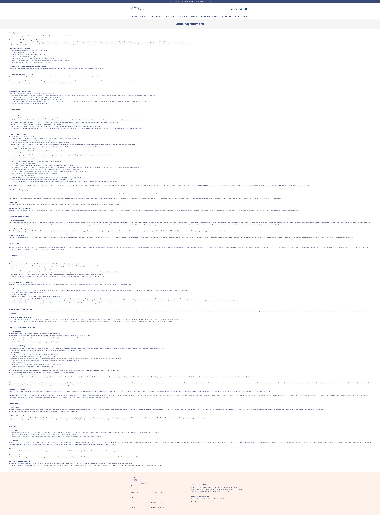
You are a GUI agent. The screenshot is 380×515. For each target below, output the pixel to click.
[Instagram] (192, 501)
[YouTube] (195, 501)
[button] (143, 16)
